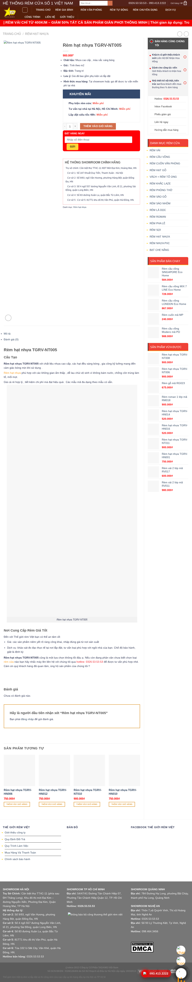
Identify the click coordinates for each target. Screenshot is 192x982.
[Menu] (25, 10)
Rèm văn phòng (91, 10)
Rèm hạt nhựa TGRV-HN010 (123, 791)
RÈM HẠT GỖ (158, 170)
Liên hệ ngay (161, 122)
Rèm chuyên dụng (145, 10)
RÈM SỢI (155, 229)
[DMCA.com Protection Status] (142, 946)
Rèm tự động (119, 10)
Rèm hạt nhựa (37, 33)
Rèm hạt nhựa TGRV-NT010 (88, 791)
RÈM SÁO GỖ (158, 196)
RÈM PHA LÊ (157, 223)
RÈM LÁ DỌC (158, 209)
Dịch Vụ (170, 10)
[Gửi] (110, 3)
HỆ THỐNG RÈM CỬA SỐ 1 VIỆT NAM (38, 3)
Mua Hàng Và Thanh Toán (20, 852)
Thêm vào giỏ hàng (98, 126)
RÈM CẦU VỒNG (160, 156)
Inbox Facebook (163, 106)
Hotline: (166, 98)
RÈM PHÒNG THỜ (161, 190)
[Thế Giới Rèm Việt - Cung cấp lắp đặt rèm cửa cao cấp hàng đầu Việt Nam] (9, 13)
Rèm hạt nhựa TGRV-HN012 (53, 791)
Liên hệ (50, 17)
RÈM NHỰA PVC (160, 243)
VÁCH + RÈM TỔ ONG (163, 176)
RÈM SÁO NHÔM (160, 203)
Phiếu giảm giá (162, 114)
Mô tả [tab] (7, 333)
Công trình (32, 17)
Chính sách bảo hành (17, 859)
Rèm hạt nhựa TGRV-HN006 (18, 791)
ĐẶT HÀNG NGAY (75, 133)
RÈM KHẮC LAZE (160, 183)
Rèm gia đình (64, 10)
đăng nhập (27, 719)
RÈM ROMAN (158, 216)
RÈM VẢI (155, 150)
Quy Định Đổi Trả (15, 839)
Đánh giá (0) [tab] (11, 339)
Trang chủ (43, 10)
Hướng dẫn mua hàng (166, 130)
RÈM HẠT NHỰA (160, 236)
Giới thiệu (67, 17)
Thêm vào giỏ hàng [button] (16, 804)
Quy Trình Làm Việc (16, 845)
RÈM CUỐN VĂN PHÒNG (165, 163)
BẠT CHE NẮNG (159, 249)
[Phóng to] (8, 318)
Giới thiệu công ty (15, 832)
